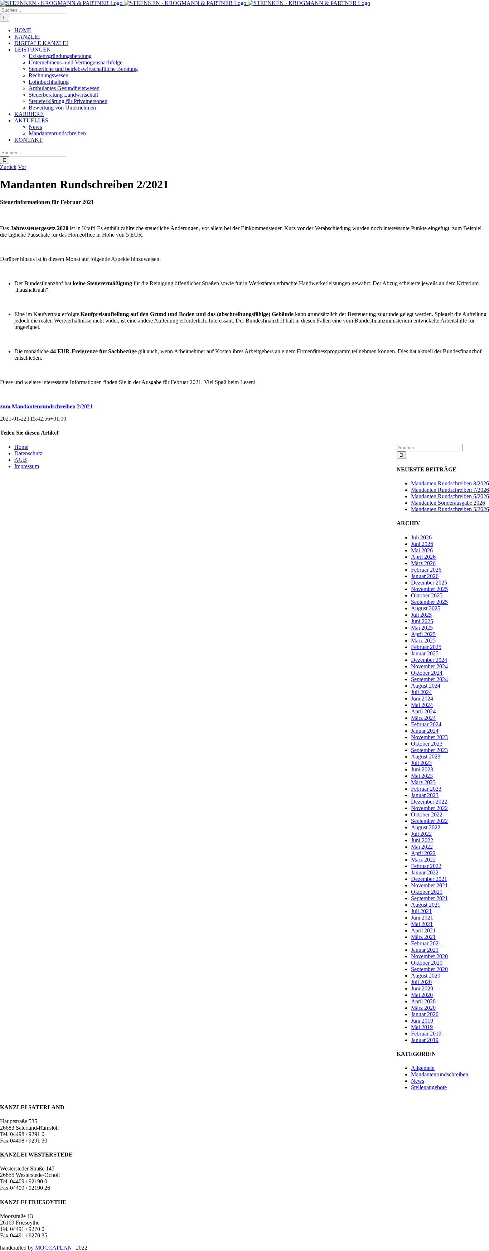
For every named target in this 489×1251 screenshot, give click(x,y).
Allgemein (423, 1068)
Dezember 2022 (429, 802)
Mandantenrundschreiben (439, 1074)
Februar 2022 (426, 866)
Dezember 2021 (429, 879)
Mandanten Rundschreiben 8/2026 (450, 483)
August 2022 (425, 827)
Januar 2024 (425, 731)
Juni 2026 (422, 544)
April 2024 (423, 711)
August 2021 (425, 905)
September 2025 (429, 602)
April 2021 (423, 930)
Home (21, 447)
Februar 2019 (426, 1034)
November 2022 (429, 808)
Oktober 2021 (426, 892)
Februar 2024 (426, 724)
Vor (22, 167)
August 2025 (425, 608)
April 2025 (423, 634)
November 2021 (429, 885)
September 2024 (429, 679)
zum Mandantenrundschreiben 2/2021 (46, 406)
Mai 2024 (422, 705)
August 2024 (425, 686)
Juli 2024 (421, 692)
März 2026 (423, 563)
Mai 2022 (422, 847)
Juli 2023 (421, 763)
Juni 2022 (422, 840)
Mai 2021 (422, 924)
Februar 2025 (426, 647)
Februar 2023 (426, 789)
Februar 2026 (426, 570)
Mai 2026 (422, 550)
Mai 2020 (422, 995)
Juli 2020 (421, 982)
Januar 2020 (425, 1014)
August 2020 (425, 976)
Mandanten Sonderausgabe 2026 (448, 503)
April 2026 (423, 557)
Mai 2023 (422, 776)
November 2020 (429, 956)
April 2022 (423, 853)
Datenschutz (28, 453)
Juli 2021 (421, 911)
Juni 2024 (422, 698)
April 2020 (423, 1001)
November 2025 (429, 589)
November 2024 (429, 666)
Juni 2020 (422, 988)
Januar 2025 (425, 653)
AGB (20, 460)
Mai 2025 (422, 628)
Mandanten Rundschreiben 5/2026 (450, 509)
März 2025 (423, 640)
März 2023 (423, 782)
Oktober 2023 (426, 744)
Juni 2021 (422, 918)
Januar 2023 (425, 795)
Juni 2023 (422, 769)
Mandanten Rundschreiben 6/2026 (450, 496)
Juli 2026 (421, 537)
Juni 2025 (422, 621)
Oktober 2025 (426, 595)
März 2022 (423, 860)
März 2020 (423, 1008)
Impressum (26, 466)
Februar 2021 (426, 943)
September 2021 (429, 898)
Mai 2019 (422, 1027)
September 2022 (429, 821)
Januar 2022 (425, 872)
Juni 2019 (422, 1021)
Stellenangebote (429, 1087)
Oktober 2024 (426, 673)
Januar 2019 (425, 1040)
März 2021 (423, 937)
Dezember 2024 (429, 660)
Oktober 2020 (426, 963)
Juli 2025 (421, 615)
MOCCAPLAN (53, 1248)
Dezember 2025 (429, 583)
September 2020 (429, 969)
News (417, 1081)
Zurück (8, 167)
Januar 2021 (425, 950)
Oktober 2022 (426, 814)
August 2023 (425, 756)
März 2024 (423, 718)
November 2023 (429, 737)
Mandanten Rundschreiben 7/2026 (450, 490)
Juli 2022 (421, 834)
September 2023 (429, 750)
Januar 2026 (425, 576)
